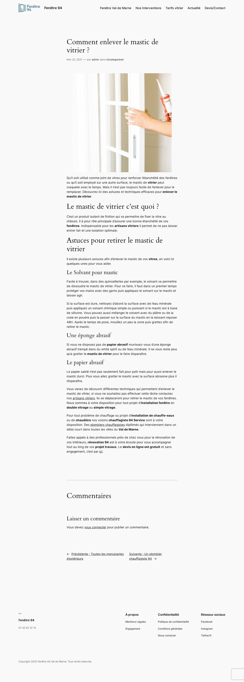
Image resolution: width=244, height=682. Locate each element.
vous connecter (95, 527)
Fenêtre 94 (53, 8)
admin (95, 59)
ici (100, 451)
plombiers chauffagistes (107, 425)
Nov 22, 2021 (74, 59)
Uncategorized (115, 59)
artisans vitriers (84, 398)
